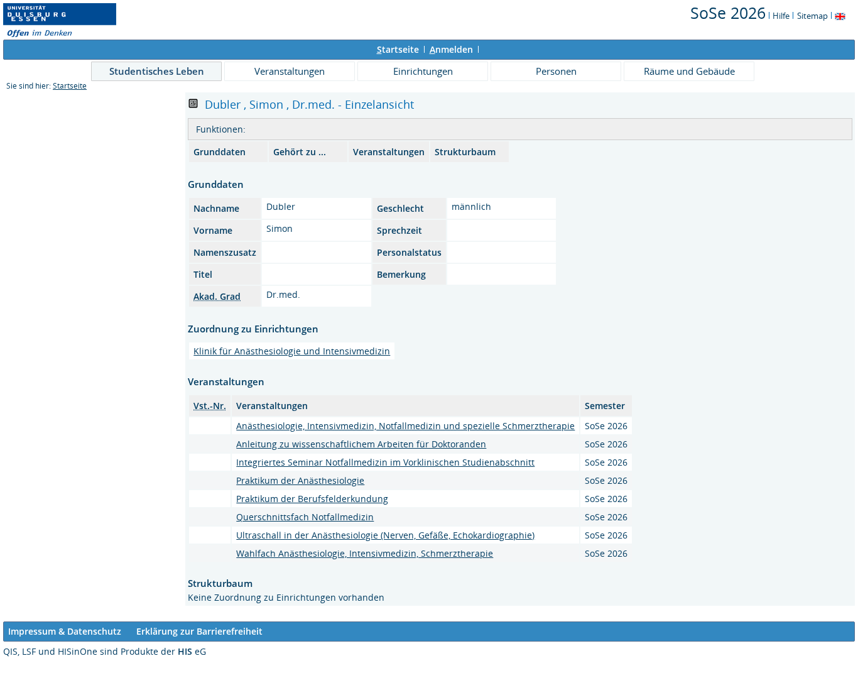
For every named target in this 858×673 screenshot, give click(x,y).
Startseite (70, 85)
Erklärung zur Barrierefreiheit (199, 631)
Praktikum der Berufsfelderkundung (312, 499)
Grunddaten (219, 152)
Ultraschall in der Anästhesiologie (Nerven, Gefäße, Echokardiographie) (385, 535)
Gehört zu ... (299, 152)
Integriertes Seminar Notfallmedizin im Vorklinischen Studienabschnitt (385, 462)
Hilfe (781, 15)
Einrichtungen (423, 71)
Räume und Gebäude (689, 71)
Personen (556, 71)
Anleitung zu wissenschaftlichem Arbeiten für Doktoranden (361, 444)
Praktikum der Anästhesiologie (300, 480)
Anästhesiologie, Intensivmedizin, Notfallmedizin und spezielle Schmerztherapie (405, 426)
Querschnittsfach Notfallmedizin (305, 517)
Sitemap (812, 15)
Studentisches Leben (156, 71)
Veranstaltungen (289, 71)
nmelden (451, 49)
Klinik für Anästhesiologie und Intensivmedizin (291, 351)
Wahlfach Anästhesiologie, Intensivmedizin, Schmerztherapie (364, 553)
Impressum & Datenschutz (64, 631)
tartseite (398, 49)
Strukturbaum (465, 152)
